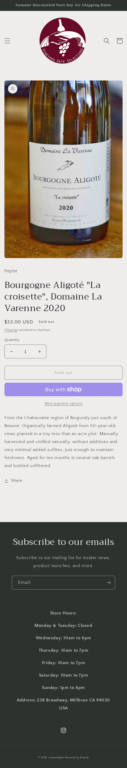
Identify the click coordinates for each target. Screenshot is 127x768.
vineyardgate (56, 757)
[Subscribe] (108, 583)
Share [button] (16, 480)
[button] (7, 40)
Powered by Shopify (77, 757)
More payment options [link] (64, 403)
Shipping (10, 330)
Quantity (11, 340)
